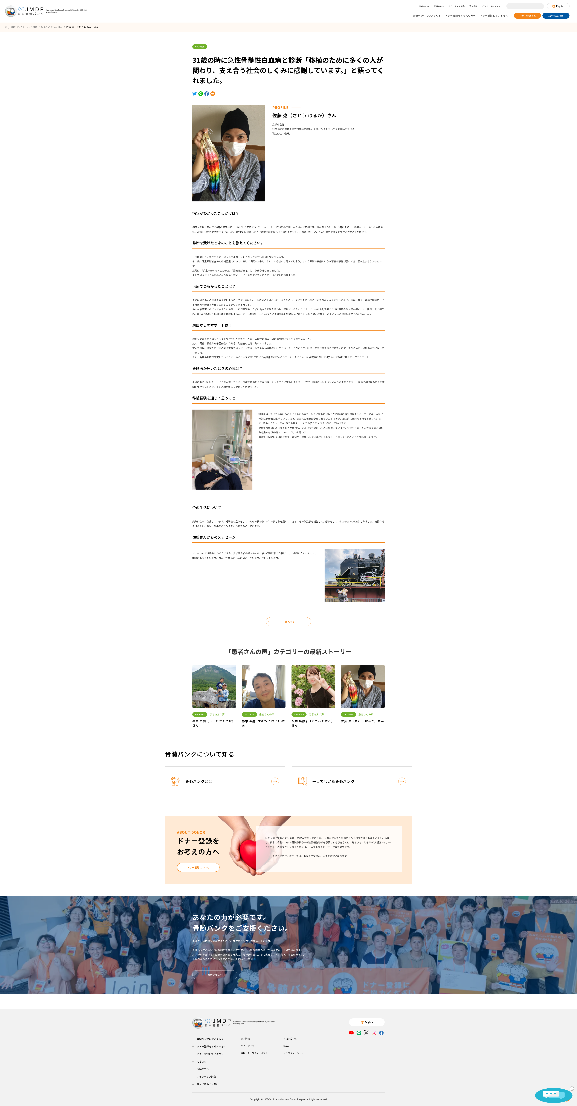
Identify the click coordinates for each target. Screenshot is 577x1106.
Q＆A (286, 1045)
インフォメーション (491, 6)
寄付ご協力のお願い (207, 1084)
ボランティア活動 (456, 6)
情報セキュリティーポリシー (255, 1053)
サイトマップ (247, 1045)
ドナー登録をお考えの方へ (460, 15)
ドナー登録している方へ (494, 15)
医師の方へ (439, 6)
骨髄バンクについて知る (427, 15)
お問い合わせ (290, 1038)
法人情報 (473, 6)
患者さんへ (424, 6)
